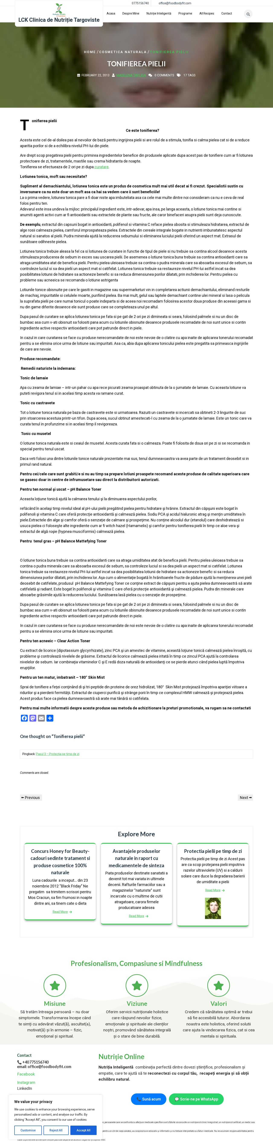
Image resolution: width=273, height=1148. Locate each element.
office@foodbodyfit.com (175, 3)
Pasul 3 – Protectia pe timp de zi (57, 754)
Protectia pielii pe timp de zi (213, 851)
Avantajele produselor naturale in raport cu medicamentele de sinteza (136, 858)
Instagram (26, 1082)
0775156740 (140, 3)
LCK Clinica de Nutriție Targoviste (59, 20)
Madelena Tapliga (131, 75)
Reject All (55, 1130)
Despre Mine (130, 13)
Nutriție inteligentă (159, 13)
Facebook (26, 1074)
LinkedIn (24, 1088)
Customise (28, 1130)
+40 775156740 (35, 1062)
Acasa (111, 13)
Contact (226, 13)
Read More (60, 912)
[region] (55, 1117)
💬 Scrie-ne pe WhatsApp (196, 1099)
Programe (185, 13)
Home (90, 52)
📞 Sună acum (148, 1099)
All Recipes (206, 13)
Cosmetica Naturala (123, 52)
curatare (101, 167)
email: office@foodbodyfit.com (44, 1066)
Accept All (83, 1130)
